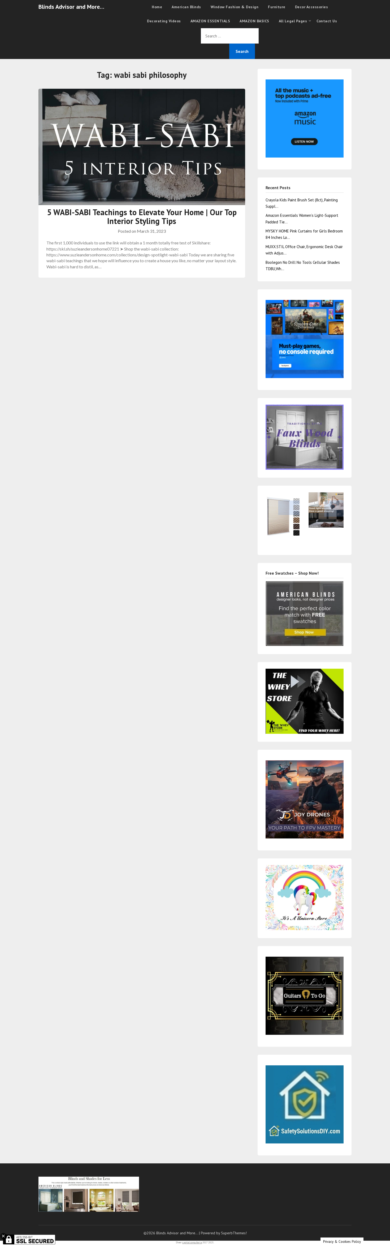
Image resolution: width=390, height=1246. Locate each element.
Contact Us (327, 21)
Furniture (276, 7)
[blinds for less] (305, 436)
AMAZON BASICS (254, 21)
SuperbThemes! (234, 1233)
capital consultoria (192, 1242)
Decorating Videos (164, 21)
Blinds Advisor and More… (71, 6)
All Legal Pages (293, 21)
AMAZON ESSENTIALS (210, 21)
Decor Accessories (311, 7)
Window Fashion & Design (235, 7)
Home (157, 7)
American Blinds (186, 7)
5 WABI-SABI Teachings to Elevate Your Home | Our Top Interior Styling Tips (142, 216)
